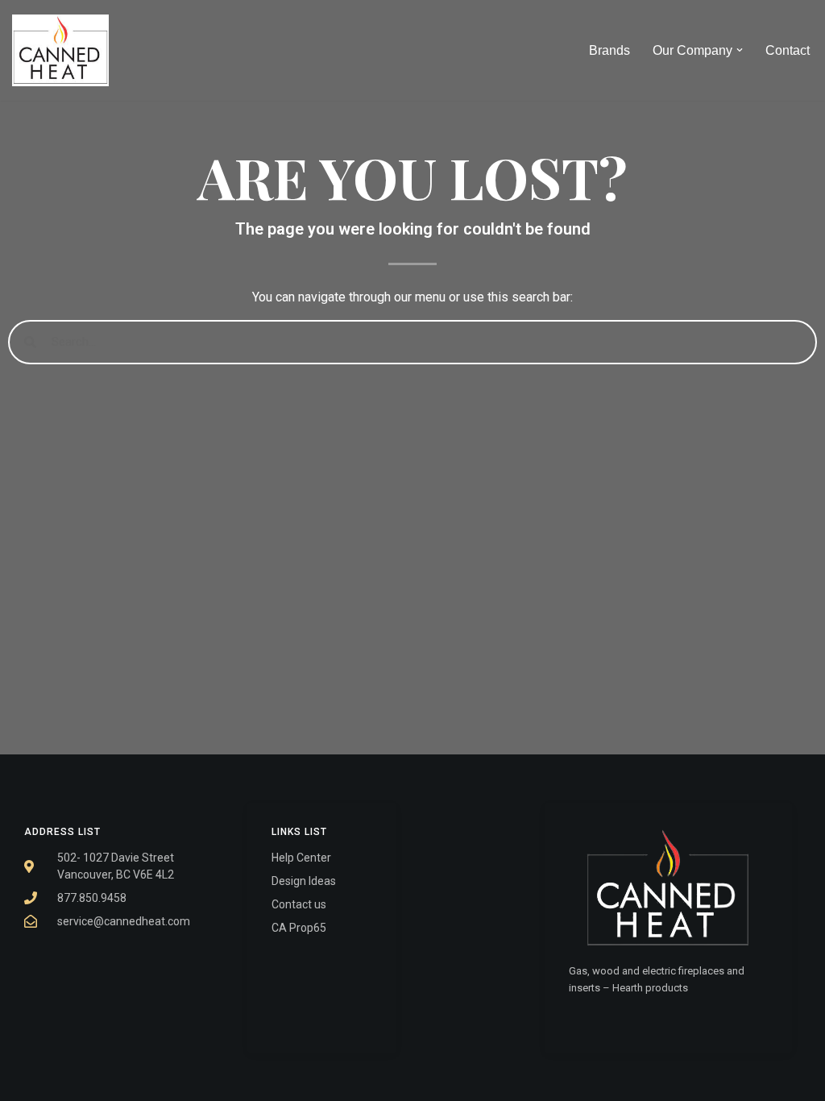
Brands (609, 50)
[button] (739, 50)
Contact (787, 50)
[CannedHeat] (60, 50)
